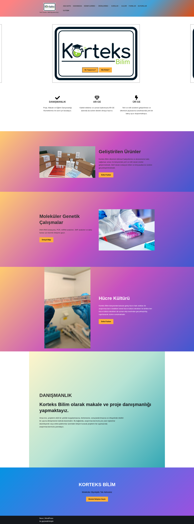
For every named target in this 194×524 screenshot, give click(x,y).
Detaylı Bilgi (46, 240)
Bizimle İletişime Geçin (97, 499)
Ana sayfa (67, 6)
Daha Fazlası (106, 175)
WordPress (49, 518)
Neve (41, 518)
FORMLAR (132, 6)
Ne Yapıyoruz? (90, 70)
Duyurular (142, 6)
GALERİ (124, 6)
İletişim (66, 10)
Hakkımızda (77, 6)
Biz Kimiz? (105, 70)
